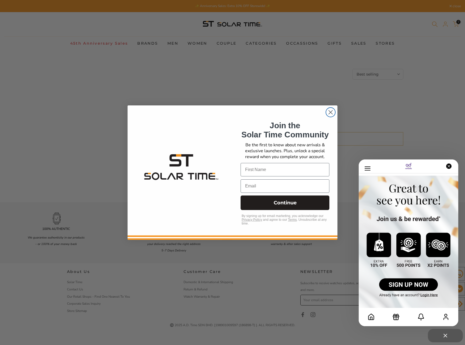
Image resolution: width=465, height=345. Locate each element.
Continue (285, 203)
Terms (292, 220)
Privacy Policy (252, 220)
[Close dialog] (330, 112)
